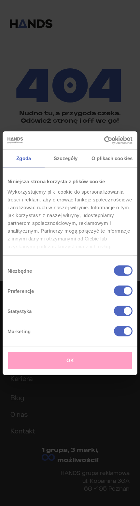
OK (70, 360)
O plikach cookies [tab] (112, 158)
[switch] (123, 291)
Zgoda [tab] (23, 158)
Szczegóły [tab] (65, 158)
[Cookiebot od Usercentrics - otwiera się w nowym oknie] (104, 140)
